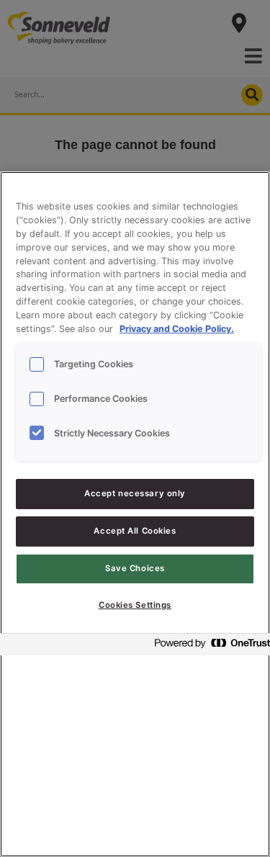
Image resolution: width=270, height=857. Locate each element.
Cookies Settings (135, 605)
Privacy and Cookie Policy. (177, 328)
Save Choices (135, 568)
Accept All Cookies (135, 531)
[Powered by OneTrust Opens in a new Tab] (208, 646)
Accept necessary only (135, 493)
